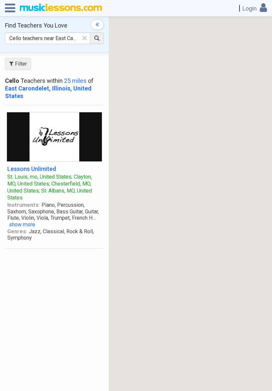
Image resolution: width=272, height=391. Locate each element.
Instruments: (23, 205)
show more (22, 224)
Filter (20, 64)
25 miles (75, 80)
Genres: (17, 231)
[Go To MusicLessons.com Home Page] (61, 8)
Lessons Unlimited (31, 168)
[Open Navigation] (10, 8)
